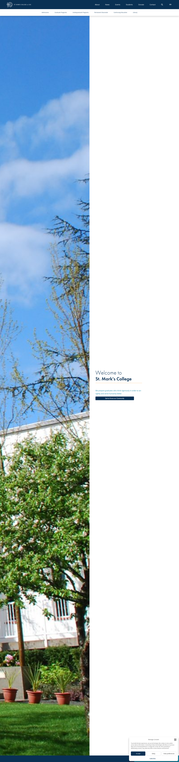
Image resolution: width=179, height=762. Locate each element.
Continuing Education (120, 12)
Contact (153, 4)
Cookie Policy (153, 758)
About (97, 4)
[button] (175, 739)
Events (117, 4)
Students (129, 4)
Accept (138, 753)
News (107, 4)
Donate (141, 4)
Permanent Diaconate (101, 12)
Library (135, 12)
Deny (153, 753)
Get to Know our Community (114, 398)
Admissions (45, 12)
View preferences (168, 753)
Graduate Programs (61, 12)
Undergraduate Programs (81, 12)
